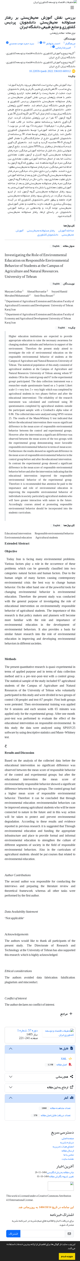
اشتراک (13, 1234)
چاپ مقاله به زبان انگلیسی (60, 1172)
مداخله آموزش (66, 230)
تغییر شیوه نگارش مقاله (61, 1176)
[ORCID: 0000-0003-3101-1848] (7, 43)
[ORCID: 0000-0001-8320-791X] (40, 43)
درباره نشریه (67, 1142)
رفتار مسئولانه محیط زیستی (41, 230)
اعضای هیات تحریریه (63, 1146)
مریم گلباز (70, 43)
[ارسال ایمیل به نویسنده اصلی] (44, 43)
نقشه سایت (68, 1158)
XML (64, 1058)
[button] (66, 1248)
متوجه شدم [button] (67, 1256)
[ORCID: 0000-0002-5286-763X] (53, 47)
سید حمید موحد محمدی (21, 43)
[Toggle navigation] (41, 8)
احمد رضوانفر (53, 43)
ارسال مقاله (68, 1150)
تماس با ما (68, 1154)
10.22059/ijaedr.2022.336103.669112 (50, 71)
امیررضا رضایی (63, 47)
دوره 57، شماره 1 (27, 1030)
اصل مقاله (57, 1064)
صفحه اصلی (68, 1138)
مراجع (64, 1014)
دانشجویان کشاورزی (47, 234)
